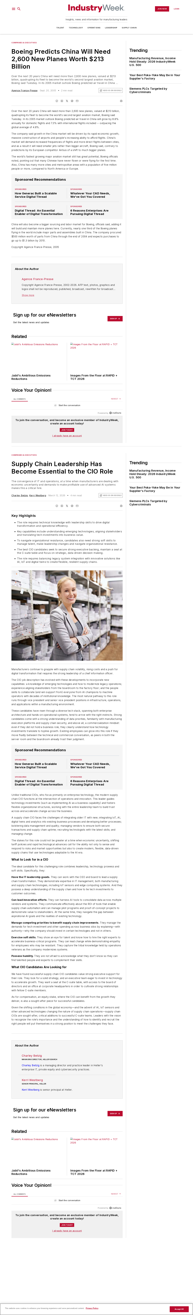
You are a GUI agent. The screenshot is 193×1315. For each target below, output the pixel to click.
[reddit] (72, 101)
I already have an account (67, 435)
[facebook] (56, 101)
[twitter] (67, 101)
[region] (67, 406)
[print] (121, 101)
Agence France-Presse (24, 90)
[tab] (19, 399)
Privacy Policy (92, 1308)
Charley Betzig (19, 495)
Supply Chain (129, 28)
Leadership (111, 28)
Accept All (179, 1309)
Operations (93, 28)
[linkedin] (61, 101)
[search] (19, 9)
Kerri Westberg (37, 495)
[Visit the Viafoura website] (115, 413)
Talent (60, 28)
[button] (13, 9)
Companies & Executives (24, 43)
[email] (77, 101)
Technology (76, 28)
